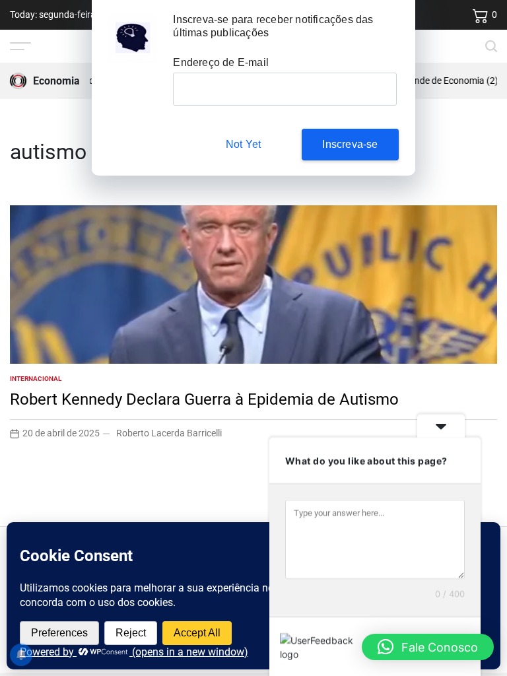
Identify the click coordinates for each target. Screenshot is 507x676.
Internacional (35, 378)
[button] (428, 647)
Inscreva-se (350, 144)
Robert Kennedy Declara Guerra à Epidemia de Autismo (204, 399)
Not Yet (243, 144)
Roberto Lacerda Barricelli (169, 433)
